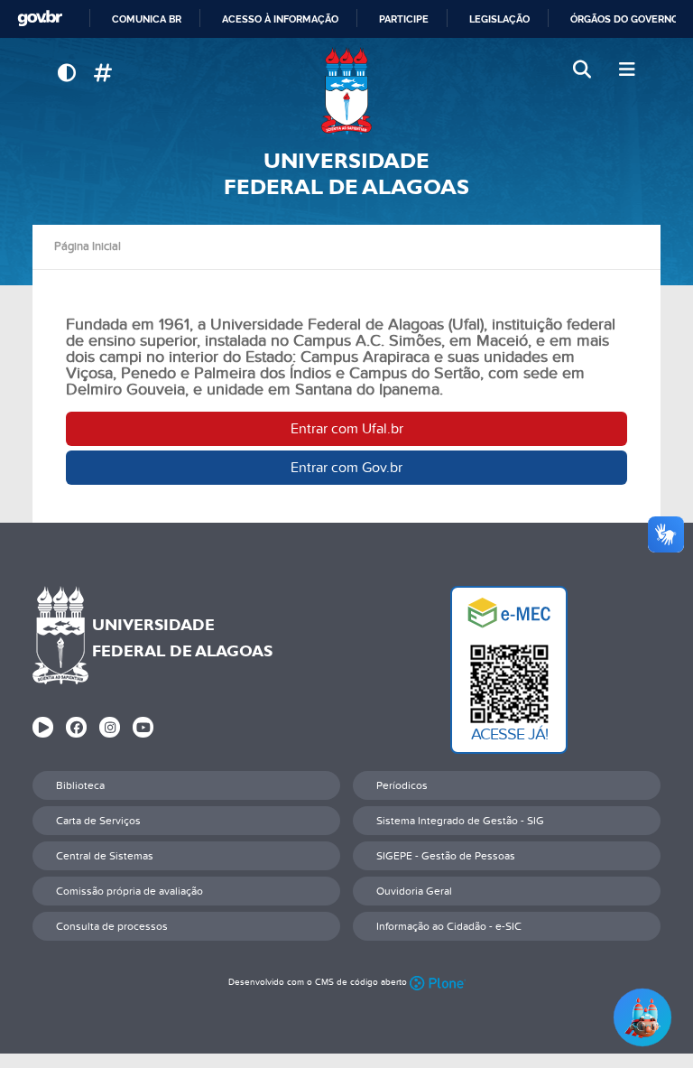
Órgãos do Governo (624, 19)
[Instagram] (109, 727)
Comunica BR (146, 19)
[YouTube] (143, 727)
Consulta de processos (112, 926)
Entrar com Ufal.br (347, 429)
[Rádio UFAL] (42, 727)
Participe (404, 19)
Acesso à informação (280, 19)
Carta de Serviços (98, 820)
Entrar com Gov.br (346, 468)
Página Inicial (87, 246)
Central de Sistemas (104, 856)
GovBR (39, 18)
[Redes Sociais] (102, 73)
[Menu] (626, 70)
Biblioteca (80, 785)
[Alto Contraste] (66, 73)
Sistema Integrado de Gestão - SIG (460, 820)
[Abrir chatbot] (642, 1017)
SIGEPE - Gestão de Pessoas (445, 856)
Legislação (499, 19)
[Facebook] (76, 727)
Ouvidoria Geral (414, 891)
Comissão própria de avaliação (129, 891)
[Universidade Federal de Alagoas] (346, 91)
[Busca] (583, 70)
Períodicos (402, 785)
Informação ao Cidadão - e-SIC (449, 926)
